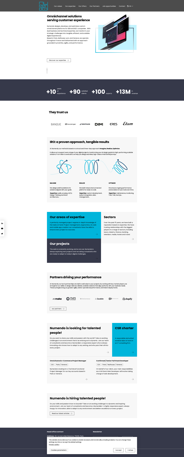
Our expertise (70, 6)
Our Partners (94, 6)
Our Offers (82, 6)
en (130, 6)
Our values (58, 6)
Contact (122, 6)
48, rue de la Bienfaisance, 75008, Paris (69, 436)
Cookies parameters (58, 450)
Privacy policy (54, 444)
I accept (118, 450)
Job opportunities (109, 6)
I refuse (130, 450)
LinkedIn (2, 223)
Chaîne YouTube (2, 228)
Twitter (2, 233)
